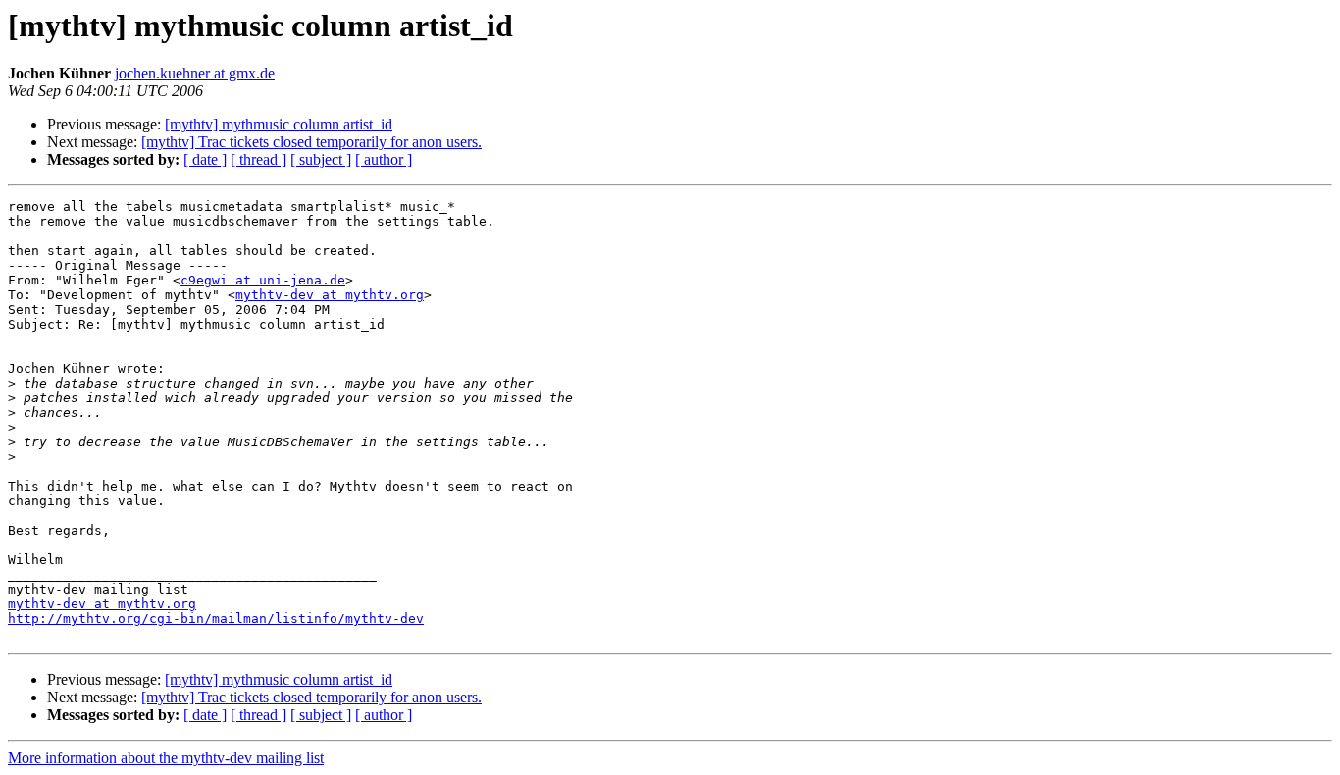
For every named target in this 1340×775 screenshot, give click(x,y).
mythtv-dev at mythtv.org (329, 294)
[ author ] (383, 159)
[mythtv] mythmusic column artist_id (278, 124)
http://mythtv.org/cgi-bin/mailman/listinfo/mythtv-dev (216, 618)
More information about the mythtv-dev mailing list (166, 757)
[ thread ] (258, 159)
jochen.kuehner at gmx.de (195, 73)
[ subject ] (320, 159)
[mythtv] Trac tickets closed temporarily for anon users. (311, 141)
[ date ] (205, 159)
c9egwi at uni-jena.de (262, 280)
